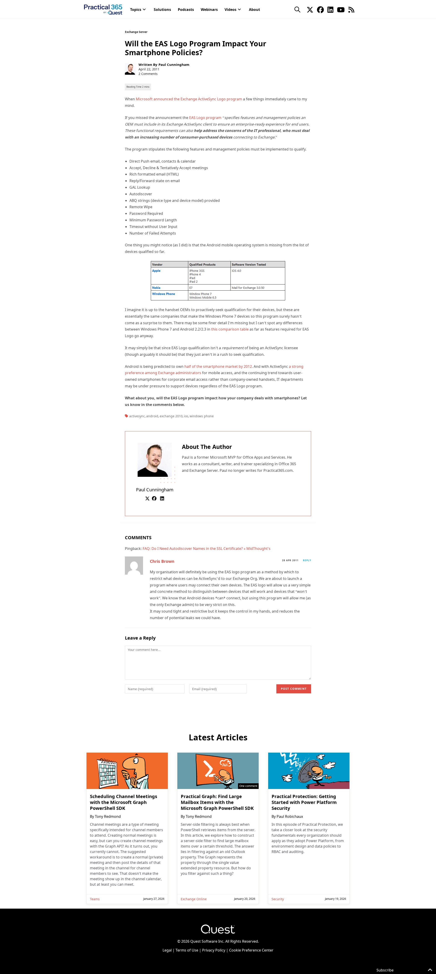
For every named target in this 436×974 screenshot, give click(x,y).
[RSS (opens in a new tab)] (351, 9)
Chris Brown (162, 561)
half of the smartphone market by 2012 (218, 366)
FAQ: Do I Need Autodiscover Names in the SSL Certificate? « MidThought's (206, 548)
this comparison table (230, 329)
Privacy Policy (213, 950)
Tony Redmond (108, 816)
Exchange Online (194, 899)
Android (152, 416)
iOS (186, 416)
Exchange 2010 (171, 416)
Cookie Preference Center (251, 950)
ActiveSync (137, 416)
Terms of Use (187, 950)
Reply (307, 560)
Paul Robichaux (290, 816)
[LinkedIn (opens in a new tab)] (330, 9)
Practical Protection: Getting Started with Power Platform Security (304, 802)
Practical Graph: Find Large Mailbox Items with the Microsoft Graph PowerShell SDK (217, 802)
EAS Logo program (205, 117)
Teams (95, 899)
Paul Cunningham (174, 64)
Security (278, 899)
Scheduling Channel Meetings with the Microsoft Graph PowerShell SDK (123, 802)
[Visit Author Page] (155, 459)
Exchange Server (136, 32)
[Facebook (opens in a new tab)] (320, 9)
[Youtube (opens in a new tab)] (341, 9)
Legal (167, 950)
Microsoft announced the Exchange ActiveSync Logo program (189, 98)
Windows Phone (202, 416)
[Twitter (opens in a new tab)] (310, 9)
